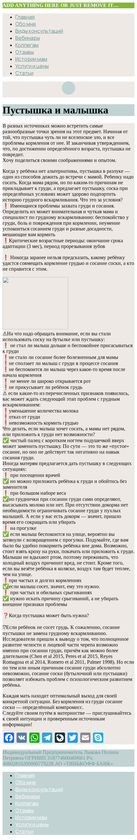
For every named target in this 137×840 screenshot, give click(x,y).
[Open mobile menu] (68, 88)
